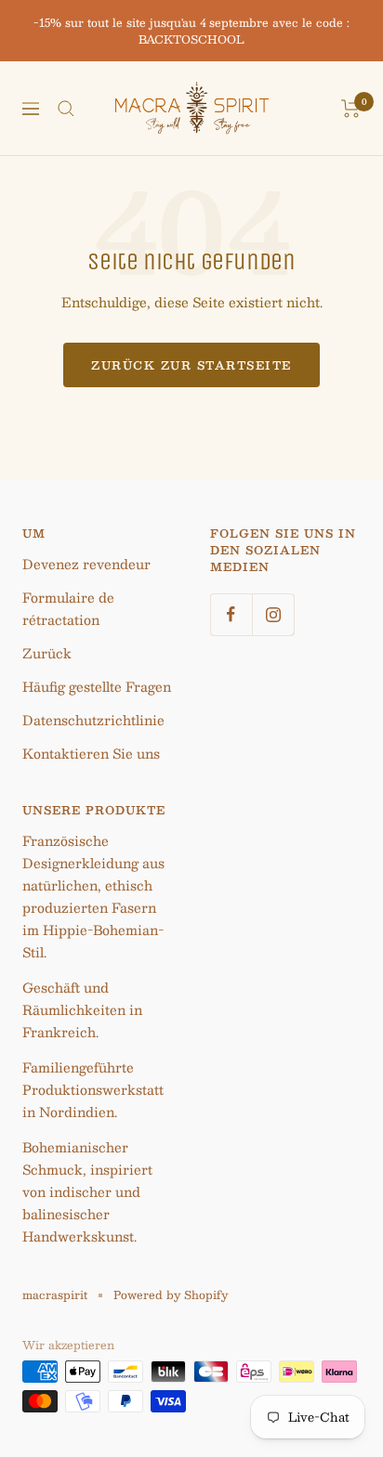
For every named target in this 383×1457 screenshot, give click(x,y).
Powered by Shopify (170, 1294)
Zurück (47, 653)
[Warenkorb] (351, 108)
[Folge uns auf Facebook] (231, 614)
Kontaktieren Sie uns (91, 753)
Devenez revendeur (86, 564)
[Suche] (66, 108)
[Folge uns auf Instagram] (273, 614)
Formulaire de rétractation (68, 608)
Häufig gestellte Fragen (96, 686)
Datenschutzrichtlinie (93, 720)
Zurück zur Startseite (191, 365)
